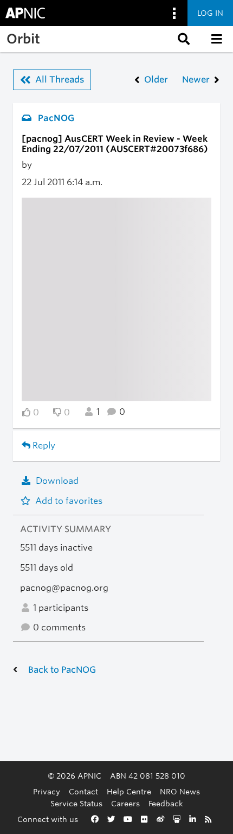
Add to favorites (68, 501)
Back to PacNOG (62, 670)
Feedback (165, 803)
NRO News (180, 791)
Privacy (46, 791)
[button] (182, 39)
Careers (125, 803)
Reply (42, 445)
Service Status (76, 803)
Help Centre (129, 791)
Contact (83, 791)
